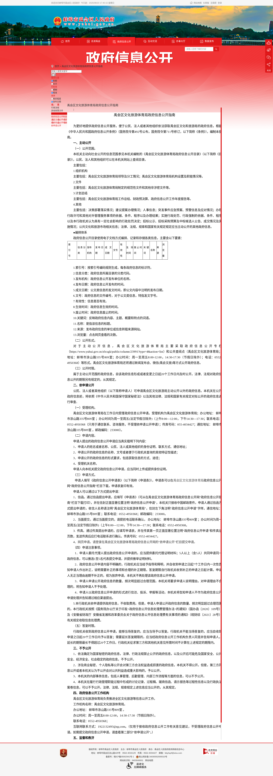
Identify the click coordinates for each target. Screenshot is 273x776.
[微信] (268, 57)
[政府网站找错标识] (210, 751)
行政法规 (55, 107)
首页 (57, 66)
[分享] (268, 64)
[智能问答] (268, 42)
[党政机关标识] (63, 753)
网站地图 (198, 3)
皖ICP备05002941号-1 (124, 757)
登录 (220, 3)
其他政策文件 (57, 110)
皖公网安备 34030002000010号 (153, 757)
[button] (206, 3)
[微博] (268, 50)
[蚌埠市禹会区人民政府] (83, 21)
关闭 (269, 70)
